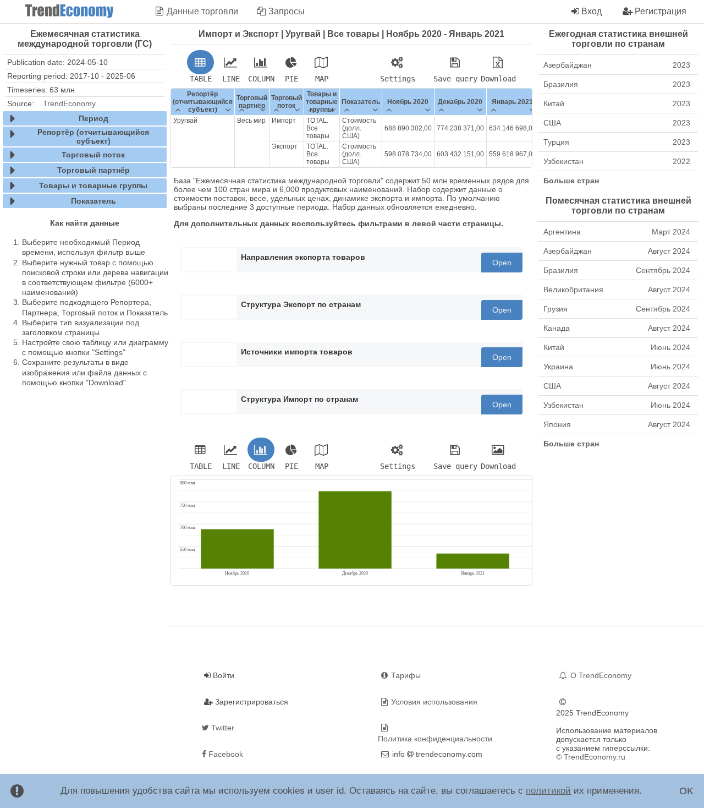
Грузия (616, 308)
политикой (548, 790)
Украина (616, 366)
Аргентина (616, 231)
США (616, 122)
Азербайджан (616, 65)
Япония (616, 424)
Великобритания (616, 289)
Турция (616, 142)
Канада (616, 328)
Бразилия (616, 84)
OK (686, 790)
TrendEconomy (69, 103)
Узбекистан (616, 161)
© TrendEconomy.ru (590, 756)
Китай (616, 103)
